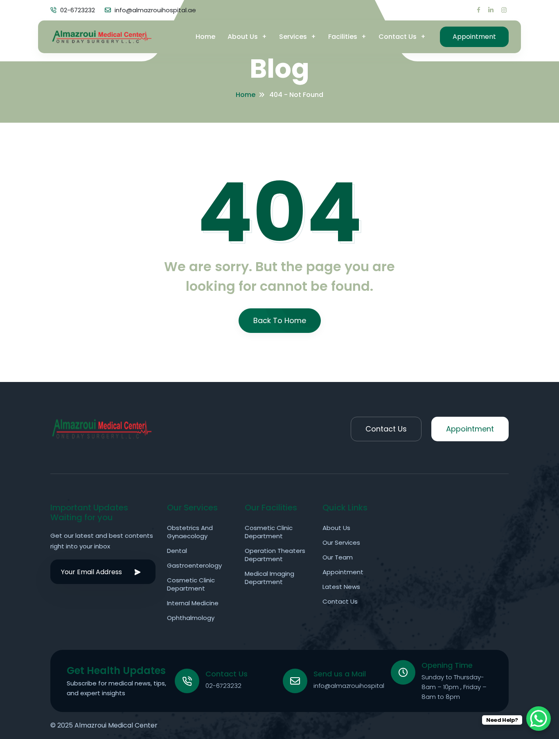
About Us (243, 36)
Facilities (342, 36)
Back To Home (279, 320)
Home (205, 36)
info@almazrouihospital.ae (353, 685)
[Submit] (137, 572)
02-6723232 (223, 685)
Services (293, 36)
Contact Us (398, 36)
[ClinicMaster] (101, 36)
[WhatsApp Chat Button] (538, 718)
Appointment (474, 36)
